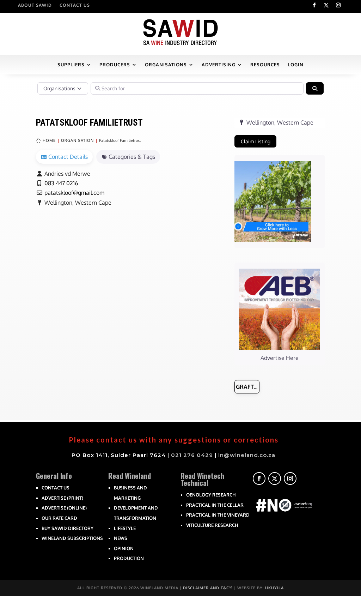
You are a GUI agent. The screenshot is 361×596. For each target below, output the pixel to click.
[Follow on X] (326, 5)
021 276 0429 (192, 455)
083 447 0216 (61, 183)
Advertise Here (280, 357)
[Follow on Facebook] (314, 5)
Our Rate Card (59, 518)
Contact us (55, 487)
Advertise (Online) (64, 508)
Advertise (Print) (62, 498)
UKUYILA (274, 587)
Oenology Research (211, 495)
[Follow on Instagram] (338, 5)
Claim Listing (255, 141)
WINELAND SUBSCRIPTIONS (72, 538)
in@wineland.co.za (246, 455)
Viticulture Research (212, 525)
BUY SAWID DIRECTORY (67, 528)
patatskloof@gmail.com (74, 192)
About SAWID (35, 5)
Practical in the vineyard (218, 515)
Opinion (124, 548)
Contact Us (75, 5)
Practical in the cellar (215, 505)
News (120, 538)
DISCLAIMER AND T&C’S (208, 587)
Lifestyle (125, 528)
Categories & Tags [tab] (132, 156)
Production (129, 558)
